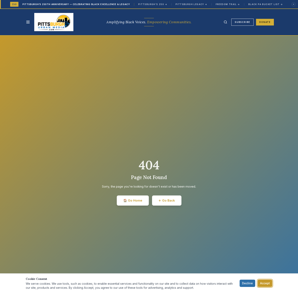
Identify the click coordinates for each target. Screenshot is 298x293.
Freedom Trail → (228, 4)
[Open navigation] (28, 22)
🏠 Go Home (132, 200)
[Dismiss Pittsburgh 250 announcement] (294, 4)
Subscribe (242, 22)
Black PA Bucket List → (265, 4)
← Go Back (167, 200)
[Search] (225, 22)
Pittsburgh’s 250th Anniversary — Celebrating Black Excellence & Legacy (76, 4)
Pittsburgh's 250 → (152, 4)
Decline (247, 283)
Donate (265, 22)
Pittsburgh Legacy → (191, 4)
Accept (265, 283)
